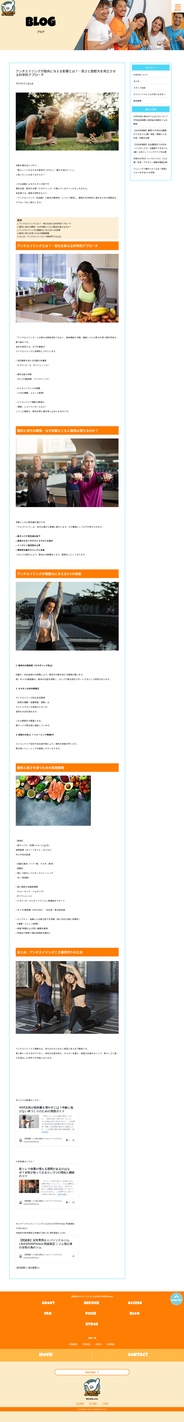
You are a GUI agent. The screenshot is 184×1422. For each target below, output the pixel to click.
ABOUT (48, 1303)
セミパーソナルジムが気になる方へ (149, 94)
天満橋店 (111, 1343)
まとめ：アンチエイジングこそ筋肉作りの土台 (40, 236)
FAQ (48, 1314)
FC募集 (105, 1403)
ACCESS (135, 1303)
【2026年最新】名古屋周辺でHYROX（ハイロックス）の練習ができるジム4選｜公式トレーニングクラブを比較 (150, 148)
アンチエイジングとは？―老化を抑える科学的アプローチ (45, 223)
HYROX (92, 1324)
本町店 (99, 1343)
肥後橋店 (73, 1343)
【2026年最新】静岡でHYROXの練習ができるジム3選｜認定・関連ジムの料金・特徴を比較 (150, 134)
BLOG (135, 1314)
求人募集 (93, 1403)
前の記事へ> (34, 1267)
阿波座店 (86, 1343)
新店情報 (137, 100)
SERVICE (91, 1303)
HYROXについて (140, 74)
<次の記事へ (21, 1267)
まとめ (30, 83)
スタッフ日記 (139, 87)
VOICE (90, 1314)
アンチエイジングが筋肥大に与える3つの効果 (39, 230)
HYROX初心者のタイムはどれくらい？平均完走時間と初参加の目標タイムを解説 (150, 120)
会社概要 (80, 1403)
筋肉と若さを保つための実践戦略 (34, 233)
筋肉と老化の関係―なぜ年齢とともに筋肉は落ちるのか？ (45, 226)
